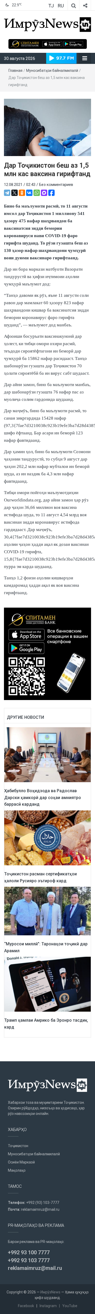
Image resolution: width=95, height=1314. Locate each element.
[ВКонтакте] (29, 193)
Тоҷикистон (18, 1146)
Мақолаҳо (17, 1170)
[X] (14, 193)
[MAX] (44, 193)
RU (61, 6)
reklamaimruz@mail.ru (40, 1209)
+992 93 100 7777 (29, 1252)
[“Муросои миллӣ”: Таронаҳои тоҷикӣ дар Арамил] (47, 910)
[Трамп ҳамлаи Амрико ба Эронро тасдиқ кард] (47, 984)
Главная (15, 70)
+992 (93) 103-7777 (42, 1202)
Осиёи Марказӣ (21, 1162)
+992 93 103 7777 (29, 1260)
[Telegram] (7, 193)
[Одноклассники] (22, 193)
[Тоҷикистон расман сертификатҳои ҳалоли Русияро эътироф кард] (47, 837)
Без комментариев (56, 184)
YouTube (69, 1306)
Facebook (26, 1306)
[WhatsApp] (37, 193)
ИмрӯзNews (50, 1292)
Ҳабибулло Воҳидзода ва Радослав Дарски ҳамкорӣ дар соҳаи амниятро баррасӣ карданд (42, 797)
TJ (51, 6)
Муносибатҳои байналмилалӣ (52, 70)
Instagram (48, 1306)
